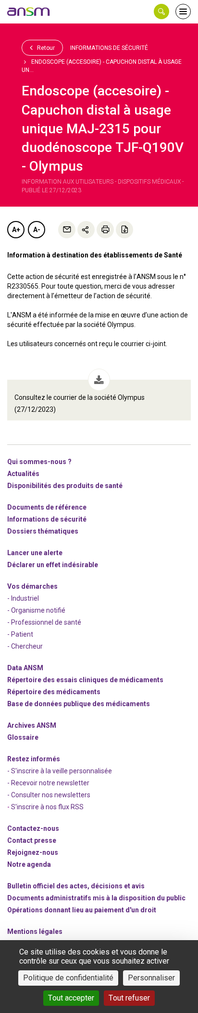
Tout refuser (129, 997)
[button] (161, 11)
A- (36, 229)
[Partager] (86, 229)
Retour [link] (45, 48)
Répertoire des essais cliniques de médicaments (85, 680)
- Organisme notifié (36, 610)
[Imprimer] (105, 229)
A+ (16, 229)
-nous (32, 852)
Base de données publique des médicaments (78, 704)
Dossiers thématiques (42, 531)
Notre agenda (29, 864)
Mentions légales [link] (34, 931)
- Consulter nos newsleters (48, 795)
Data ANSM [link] (25, 668)
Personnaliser (151, 977)
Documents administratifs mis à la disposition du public (96, 898)
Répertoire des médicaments (53, 692)
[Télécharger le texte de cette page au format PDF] (124, 229)
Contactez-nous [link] (33, 828)
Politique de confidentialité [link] (68, 977)
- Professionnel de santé (44, 622)
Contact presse (31, 840)
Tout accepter (71, 997)
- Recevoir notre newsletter (48, 783)
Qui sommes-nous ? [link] (39, 462)
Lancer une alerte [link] (34, 553)
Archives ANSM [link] (31, 725)
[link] (29, 11)
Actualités (23, 473)
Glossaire (22, 737)
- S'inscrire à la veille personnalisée (59, 771)
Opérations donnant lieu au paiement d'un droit (81, 910)
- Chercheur (25, 646)
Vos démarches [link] (32, 586)
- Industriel (23, 598)
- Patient (20, 634)
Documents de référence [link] (47, 507)
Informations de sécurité (109, 48)
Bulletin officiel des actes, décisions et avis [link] (76, 886)
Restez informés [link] (33, 759)
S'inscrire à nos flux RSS (47, 807)
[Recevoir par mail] (66, 229)
